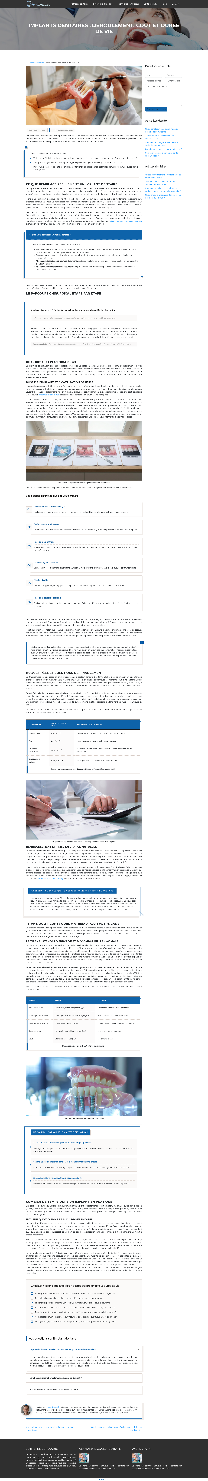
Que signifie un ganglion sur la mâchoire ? (163, 149)
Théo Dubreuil (52, 1407)
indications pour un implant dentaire (125, 221)
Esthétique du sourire (103, 4)
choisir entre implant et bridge (51, 878)
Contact (175, 4)
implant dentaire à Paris (49, 395)
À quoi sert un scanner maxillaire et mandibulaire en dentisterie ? (50, 1428)
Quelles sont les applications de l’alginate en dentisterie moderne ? (115, 1428)
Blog (164, 4)
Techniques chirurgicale (128, 4)
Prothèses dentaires (79, 4)
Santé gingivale (151, 4)
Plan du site (104, 1479)
